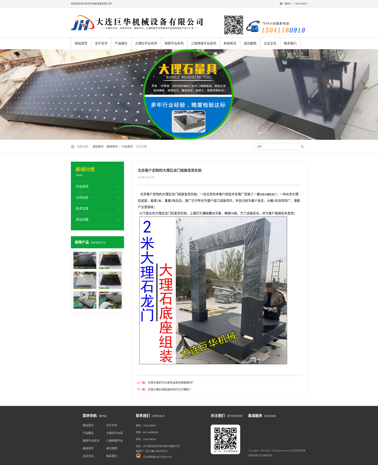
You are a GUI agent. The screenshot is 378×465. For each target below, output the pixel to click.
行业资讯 (127, 146)
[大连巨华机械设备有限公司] (140, 23)
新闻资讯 (230, 43)
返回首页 (98, 146)
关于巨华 (101, 43)
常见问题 (82, 219)
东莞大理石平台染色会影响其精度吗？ (171, 382)
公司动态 (82, 197)
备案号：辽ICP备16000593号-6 (152, 451)
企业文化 (270, 43)
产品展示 (121, 43)
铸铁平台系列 (174, 43)
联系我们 (290, 43)
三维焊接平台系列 (203, 43)
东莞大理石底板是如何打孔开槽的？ (170, 389)
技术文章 (82, 208)
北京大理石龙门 (268, 194)
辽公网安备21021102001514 (157, 457)
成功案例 (250, 43)
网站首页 (81, 43)
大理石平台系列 (146, 43)
